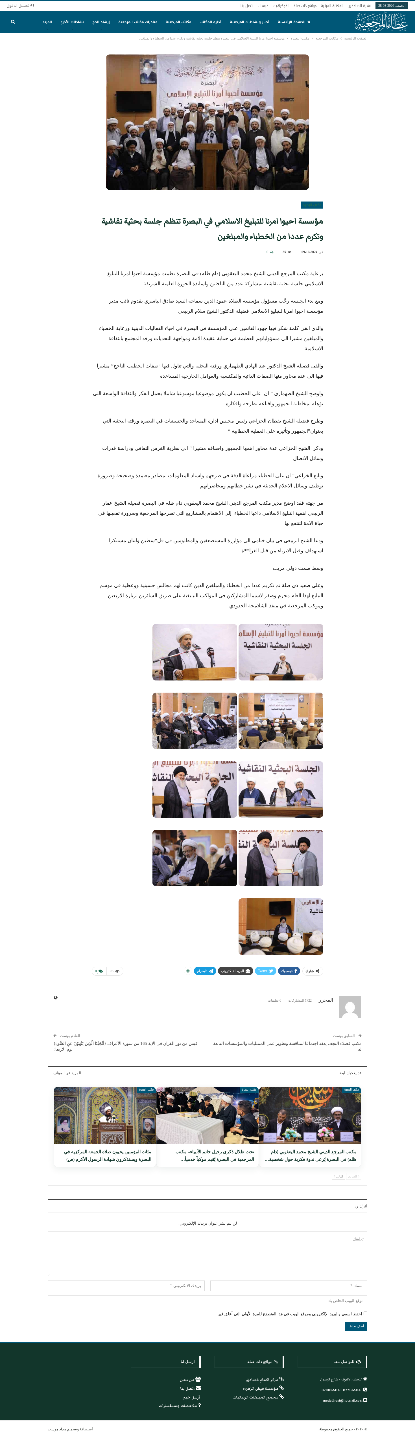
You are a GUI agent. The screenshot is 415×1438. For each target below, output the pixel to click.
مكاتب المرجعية (178, 22)
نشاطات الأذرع (72, 22)
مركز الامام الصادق (262, 1380)
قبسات (263, 5)
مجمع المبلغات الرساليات (256, 1397)
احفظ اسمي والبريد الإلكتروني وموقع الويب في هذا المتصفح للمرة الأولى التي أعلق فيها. (289, 1314)
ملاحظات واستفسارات (178, 1406)
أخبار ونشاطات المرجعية (249, 22)
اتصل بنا (247, 5)
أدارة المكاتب (210, 22)
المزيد (47, 22)
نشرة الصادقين (359, 5)
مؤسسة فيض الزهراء (261, 1389)
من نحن (187, 1380)
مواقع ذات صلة (305, 5)
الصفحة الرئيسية (291, 22)
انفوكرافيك (281, 5)
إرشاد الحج (101, 22)
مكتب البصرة (312, 205)
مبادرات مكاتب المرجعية (137, 22)
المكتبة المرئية (332, 5)
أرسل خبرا (192, 1397)
